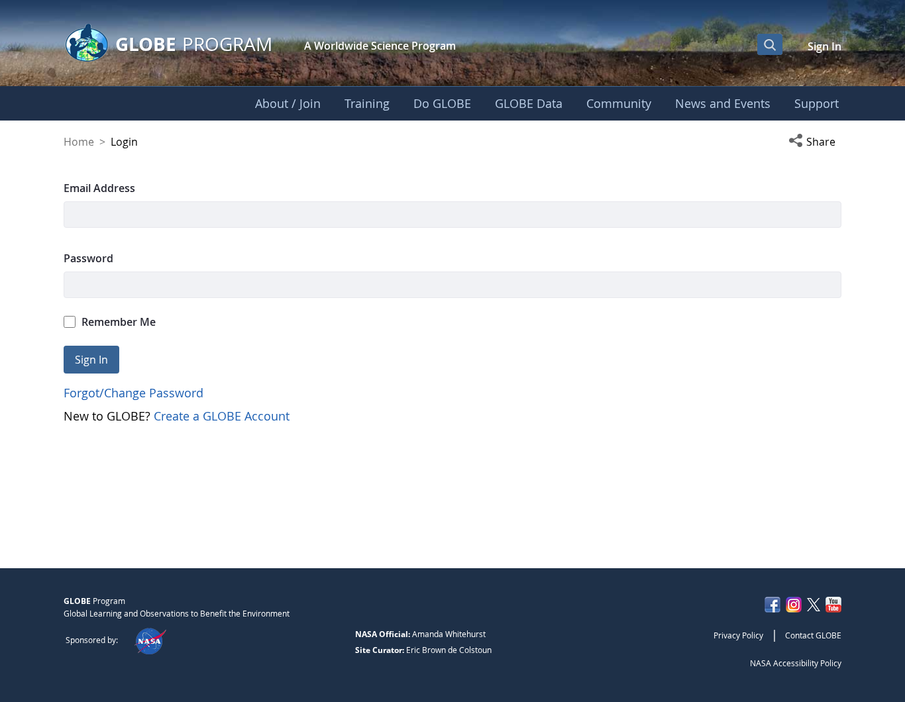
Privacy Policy (738, 635)
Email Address (99, 188)
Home (79, 141)
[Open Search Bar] (769, 44)
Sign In (824, 46)
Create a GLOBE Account (222, 416)
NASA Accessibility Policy (795, 663)
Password (88, 258)
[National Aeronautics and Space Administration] (150, 639)
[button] (814, 142)
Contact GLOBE (813, 635)
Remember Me (118, 322)
